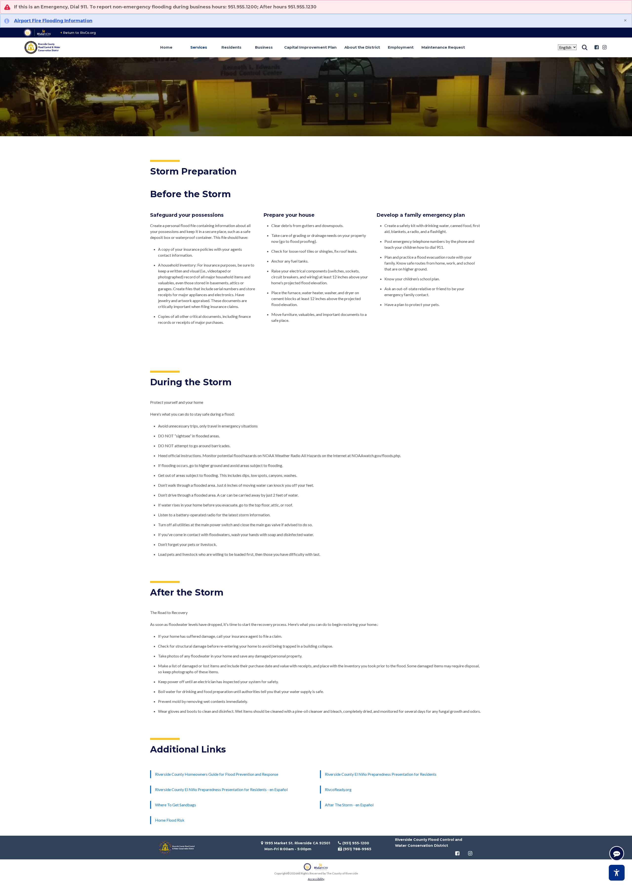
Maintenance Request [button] (443, 47)
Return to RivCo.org (79, 33)
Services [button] (198, 47)
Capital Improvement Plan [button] (310, 47)
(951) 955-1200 (355, 843)
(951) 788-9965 (357, 849)
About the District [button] (362, 47)
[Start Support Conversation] (616, 853)
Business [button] (264, 47)
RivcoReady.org (338, 789)
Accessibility (316, 879)
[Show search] (585, 47)
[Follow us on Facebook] (596, 47)
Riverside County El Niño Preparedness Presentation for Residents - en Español (221, 789)
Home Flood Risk (169, 820)
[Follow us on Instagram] (604, 47)
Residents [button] (231, 47)
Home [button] (166, 47)
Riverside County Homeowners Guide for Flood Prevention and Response (216, 774)
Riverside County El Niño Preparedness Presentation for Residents (380, 774)
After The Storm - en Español (349, 804)
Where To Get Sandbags (175, 804)
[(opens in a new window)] (38, 33)
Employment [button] (401, 47)
